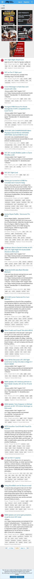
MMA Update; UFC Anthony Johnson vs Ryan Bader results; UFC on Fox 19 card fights (18, 384)
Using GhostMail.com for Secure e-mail (18, 485)
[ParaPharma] (17, 49)
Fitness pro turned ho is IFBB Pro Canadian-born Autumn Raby (16, 182)
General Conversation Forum (12, 356)
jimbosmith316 (8, 120)
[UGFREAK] (25, 33)
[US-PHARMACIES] (9, 33)
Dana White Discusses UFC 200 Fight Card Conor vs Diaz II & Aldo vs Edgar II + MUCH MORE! (19, 362)
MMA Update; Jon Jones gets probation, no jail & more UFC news (18, 516)
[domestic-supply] (25, 17)
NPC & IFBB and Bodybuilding (17, 149)
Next (22, 548)
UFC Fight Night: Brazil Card (14, 60)
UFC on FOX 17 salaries (12, 458)
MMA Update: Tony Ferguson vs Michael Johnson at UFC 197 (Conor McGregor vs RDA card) (18, 406)
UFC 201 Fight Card (11, 172)
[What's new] (32, 2)
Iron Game (7, 231)
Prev (11, 548)
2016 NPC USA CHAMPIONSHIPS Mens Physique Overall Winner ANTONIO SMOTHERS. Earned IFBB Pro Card (18, 133)
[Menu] (2, 2)
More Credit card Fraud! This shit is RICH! (19, 330)
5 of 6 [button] (17, 548)
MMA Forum (21, 68)
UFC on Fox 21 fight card (13, 72)
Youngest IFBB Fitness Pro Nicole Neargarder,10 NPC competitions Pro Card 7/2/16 (17, 109)
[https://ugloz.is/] (9, 17)
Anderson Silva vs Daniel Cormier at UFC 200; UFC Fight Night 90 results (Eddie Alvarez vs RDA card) (18, 249)
